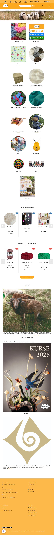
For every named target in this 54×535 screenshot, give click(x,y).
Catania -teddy (10, 262)
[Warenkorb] (49, 6)
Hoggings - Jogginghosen (27, 227)
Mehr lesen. (36, 335)
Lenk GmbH (42, 531)
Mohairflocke (10, 226)
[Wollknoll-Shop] (5, 6)
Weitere (39, 10)
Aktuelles (5, 2)
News (22, 10)
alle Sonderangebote (27, 277)
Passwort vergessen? (7, 510)
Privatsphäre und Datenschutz (8, 497)
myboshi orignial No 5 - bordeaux (27, 263)
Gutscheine (16, 10)
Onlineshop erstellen (13, 531)
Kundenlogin (47, 1)
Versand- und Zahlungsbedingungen (10, 492)
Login (4, 507)
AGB (2, 487)
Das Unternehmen (32, 507)
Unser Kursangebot (32, 512)
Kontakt (31, 487)
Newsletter (31, 491)
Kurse (20, 2)
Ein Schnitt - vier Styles (44, 226)
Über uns (10, 2)
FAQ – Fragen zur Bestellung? (8, 484)
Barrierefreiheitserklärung (7, 489)
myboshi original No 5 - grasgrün (44, 263)
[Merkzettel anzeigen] (42, 6)
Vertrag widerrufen (6, 527)
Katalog (31, 489)
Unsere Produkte (15, 2)
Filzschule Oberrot (32, 515)
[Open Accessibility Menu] (4, 531)
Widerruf (3, 494)
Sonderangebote (6, 10)
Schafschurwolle (30, 10)
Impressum (31, 484)
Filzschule (25, 2)
